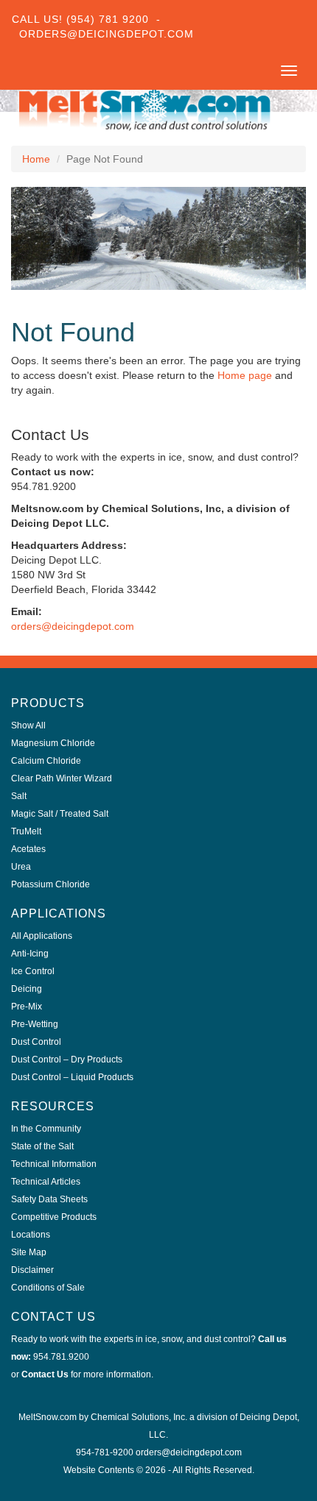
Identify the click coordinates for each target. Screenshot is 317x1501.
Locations (30, 1234)
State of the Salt (42, 1146)
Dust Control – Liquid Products (72, 1077)
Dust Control (36, 1042)
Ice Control (33, 971)
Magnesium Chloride (53, 743)
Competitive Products (54, 1217)
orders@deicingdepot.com (72, 626)
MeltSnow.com (47, 1417)
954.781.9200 (61, 1357)
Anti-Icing (30, 953)
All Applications (41, 936)
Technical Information (54, 1164)
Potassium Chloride (50, 884)
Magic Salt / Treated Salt (59, 814)
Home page (244, 375)
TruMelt (26, 831)
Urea (21, 867)
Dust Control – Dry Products (66, 1059)
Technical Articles (45, 1182)
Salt (19, 796)
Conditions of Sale (48, 1287)
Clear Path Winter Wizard (61, 778)
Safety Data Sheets (49, 1199)
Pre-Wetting (34, 1024)
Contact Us (45, 1374)
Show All (28, 725)
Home (36, 159)
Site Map (28, 1252)
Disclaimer (32, 1270)
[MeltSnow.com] (143, 108)
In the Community (46, 1129)
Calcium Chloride (46, 761)
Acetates (28, 849)
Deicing (26, 989)
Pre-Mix (26, 1006)
